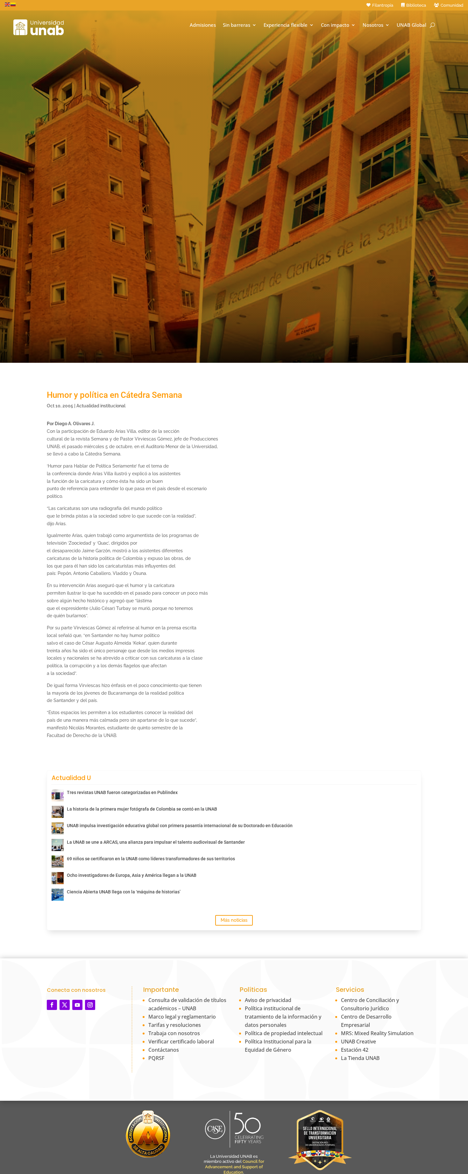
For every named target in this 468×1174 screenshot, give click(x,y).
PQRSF (156, 1058)
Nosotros (373, 25)
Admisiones (203, 25)
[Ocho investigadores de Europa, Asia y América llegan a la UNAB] (58, 878)
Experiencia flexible (286, 25)
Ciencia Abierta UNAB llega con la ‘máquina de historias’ (124, 891)
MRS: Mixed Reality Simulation (377, 1033)
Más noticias (234, 920)
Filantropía (382, 5)
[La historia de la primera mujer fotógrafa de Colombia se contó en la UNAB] (58, 812)
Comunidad (452, 5)
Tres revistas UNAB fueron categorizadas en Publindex (122, 792)
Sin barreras (236, 25)
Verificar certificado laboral (181, 1041)
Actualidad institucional (100, 405)
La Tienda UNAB (360, 1058)
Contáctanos (163, 1049)
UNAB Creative (358, 1041)
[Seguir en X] (65, 1005)
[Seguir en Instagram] (90, 1005)
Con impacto (335, 25)
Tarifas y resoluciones (174, 1024)
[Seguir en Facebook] (52, 1005)
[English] (8, 4)
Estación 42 (354, 1049)
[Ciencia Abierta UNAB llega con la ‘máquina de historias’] (58, 895)
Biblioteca (416, 5)
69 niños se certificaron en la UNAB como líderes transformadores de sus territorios (151, 858)
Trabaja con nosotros (174, 1033)
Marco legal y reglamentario (182, 1016)
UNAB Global (411, 25)
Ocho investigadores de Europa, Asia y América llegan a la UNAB (131, 875)
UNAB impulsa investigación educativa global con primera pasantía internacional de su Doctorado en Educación (180, 825)
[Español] (13, 4)
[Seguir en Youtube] (77, 1005)
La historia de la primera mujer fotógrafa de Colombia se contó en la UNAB (142, 809)
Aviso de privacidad (268, 1000)
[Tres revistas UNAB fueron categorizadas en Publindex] (58, 795)
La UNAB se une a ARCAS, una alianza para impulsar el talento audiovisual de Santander (156, 842)
